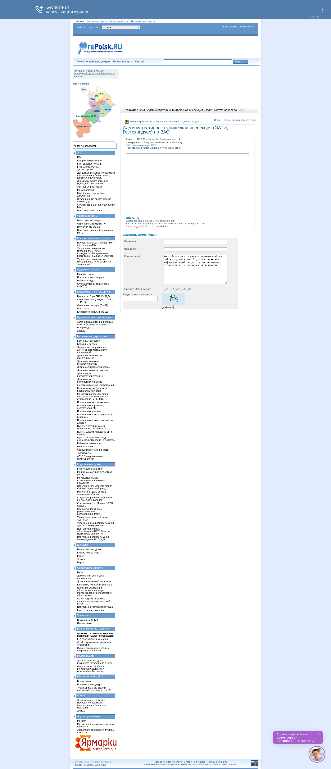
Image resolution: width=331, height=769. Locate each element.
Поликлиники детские (89, 411)
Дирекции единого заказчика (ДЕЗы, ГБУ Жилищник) (92, 182)
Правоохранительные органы (94, 291)
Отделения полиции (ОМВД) (92, 305)
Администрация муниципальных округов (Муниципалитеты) (95, 323)
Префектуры (84, 327)
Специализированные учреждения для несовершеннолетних (89, 511)
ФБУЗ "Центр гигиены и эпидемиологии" (90, 457)
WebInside (101, 764)
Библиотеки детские (88, 552)
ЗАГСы (81, 711)
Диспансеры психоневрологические (89, 380)
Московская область (97, 21)
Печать (218, 120)
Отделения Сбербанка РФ (91, 223)
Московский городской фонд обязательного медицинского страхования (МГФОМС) (93, 396)
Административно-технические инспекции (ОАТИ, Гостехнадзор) (164, 121)
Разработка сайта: (83, 764)
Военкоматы (84, 681)
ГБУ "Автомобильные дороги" (93, 639)
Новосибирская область (143, 21)
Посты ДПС (83, 308)
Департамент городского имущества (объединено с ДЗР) (94, 661)
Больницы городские (88, 340)
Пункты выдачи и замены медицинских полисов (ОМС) (92, 427)
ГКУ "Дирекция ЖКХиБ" (89, 163)
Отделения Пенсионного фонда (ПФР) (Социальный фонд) (94, 487)
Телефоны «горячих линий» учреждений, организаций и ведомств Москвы (94, 74)
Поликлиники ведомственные (93, 402)
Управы (81, 331)
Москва (131, 109)
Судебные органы (87, 269)
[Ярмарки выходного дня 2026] (94, 743)
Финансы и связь (87, 215)
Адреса (158, 761)
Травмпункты (84, 453)
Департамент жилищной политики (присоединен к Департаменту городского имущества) (96, 175)
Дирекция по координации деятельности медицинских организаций (92, 349)
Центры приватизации (89, 210)
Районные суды (85, 280)
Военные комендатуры (89, 684)
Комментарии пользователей (240, 120)
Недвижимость (85, 655)
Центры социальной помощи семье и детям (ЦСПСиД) (93, 538)
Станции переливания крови (93, 449)
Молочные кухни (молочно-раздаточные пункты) (92, 389)
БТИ (79, 157)
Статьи (139, 61)
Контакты (199, 761)
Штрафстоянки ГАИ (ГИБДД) (92, 312)
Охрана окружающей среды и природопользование (93, 649)
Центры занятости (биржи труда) (95, 607)
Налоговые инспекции (89, 220)
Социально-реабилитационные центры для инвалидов (94, 498)
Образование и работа (90, 567)
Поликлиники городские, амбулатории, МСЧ (90, 406)
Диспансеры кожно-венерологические (88, 362)
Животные (83, 615)
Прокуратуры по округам (90, 277)
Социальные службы (89, 464)
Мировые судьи (85, 274)
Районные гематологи (89, 443)
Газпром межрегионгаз (89, 160)
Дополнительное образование (94, 581)
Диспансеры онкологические (92, 370)
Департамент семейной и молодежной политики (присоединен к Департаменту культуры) (94, 704)
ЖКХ (80, 152)
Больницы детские (87, 344)
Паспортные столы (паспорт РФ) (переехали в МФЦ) (95, 243)
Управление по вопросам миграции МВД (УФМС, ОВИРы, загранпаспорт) (94, 261)
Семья (81, 695)
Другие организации (88, 716)
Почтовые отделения (89, 227)
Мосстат (81, 721)
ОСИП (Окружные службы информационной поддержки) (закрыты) (93, 601)
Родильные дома (86, 446)
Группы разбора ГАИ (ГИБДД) (93, 296)
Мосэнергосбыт (85, 190)
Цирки (80, 562)
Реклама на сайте (217, 761)
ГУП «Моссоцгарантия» (90, 468)
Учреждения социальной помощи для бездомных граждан (95, 524)
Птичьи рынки (84, 623)
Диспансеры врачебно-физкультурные (89, 356)
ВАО (142, 109)
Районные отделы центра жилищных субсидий (91, 492)
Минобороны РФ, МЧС (90, 676)
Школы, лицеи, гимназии (90, 610)
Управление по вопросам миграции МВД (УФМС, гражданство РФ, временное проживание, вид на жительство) (95, 252)
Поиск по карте (122, 61)
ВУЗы (80, 572)
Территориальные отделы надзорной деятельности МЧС (94, 688)
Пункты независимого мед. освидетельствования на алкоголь (96, 438)
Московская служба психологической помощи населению (91, 480)
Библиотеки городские (89, 549)
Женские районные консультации (95, 385)
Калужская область (119, 21)
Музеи (80, 556)
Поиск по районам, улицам (93, 61)
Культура (82, 544)
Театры (81, 559)
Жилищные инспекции (89, 186)
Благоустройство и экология (93, 628)
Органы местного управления (94, 317)
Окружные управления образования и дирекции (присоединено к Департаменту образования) (94, 592)
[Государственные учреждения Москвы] (100, 55)
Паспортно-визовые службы (93, 238)
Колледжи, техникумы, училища (94, 584)
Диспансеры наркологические (93, 367)
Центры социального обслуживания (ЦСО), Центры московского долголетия (93, 531)
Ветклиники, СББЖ (87, 620)
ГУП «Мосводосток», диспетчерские (88, 168)
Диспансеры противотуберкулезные (90, 374)
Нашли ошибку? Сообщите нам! (238, 26)
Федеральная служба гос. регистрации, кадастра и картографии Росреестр (91, 668)
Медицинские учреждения (92, 336)
